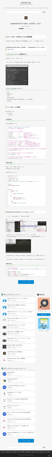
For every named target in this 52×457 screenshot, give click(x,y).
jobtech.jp (26, 3)
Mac (44, 7)
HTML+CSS (9, 7)
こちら (34, 41)
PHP (20, 7)
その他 (47, 7)
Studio (40, 7)
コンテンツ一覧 (26, 282)
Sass (31, 28)
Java (37, 7)
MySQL (23, 7)
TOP (5, 7)
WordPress (28, 7)
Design (33, 7)
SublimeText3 (27, 28)
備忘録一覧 (44, 314)
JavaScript (15, 7)
